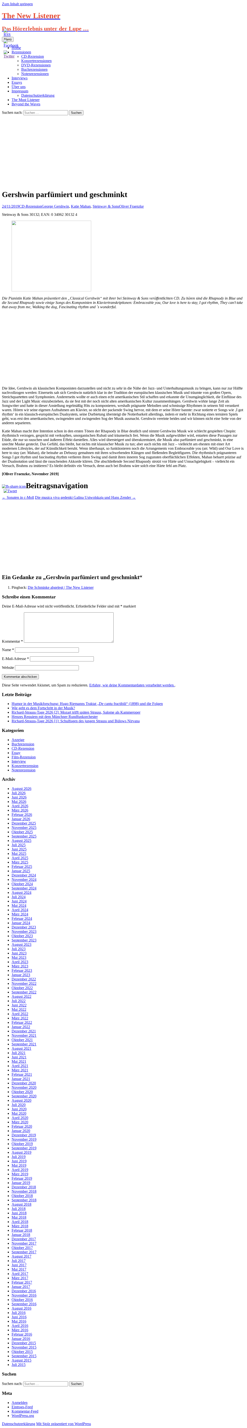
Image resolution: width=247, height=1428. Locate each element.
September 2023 (24, 940)
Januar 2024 (21, 923)
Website (8, 668)
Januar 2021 (21, 1079)
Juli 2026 (19, 793)
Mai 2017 (19, 1269)
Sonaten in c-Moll (18, 497)
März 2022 (20, 1018)
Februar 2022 (22, 1022)
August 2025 (21, 841)
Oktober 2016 (22, 1300)
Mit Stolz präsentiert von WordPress (63, 1424)
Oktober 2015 (22, 1352)
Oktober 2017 (22, 1248)
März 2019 (20, 1174)
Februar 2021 (22, 1074)
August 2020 (21, 1100)
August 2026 (21, 789)
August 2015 (21, 1360)
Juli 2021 (19, 1053)
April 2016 (20, 1326)
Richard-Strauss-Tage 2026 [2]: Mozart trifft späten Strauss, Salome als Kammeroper (76, 712)
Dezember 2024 (24, 875)
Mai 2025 (19, 854)
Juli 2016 (19, 1313)
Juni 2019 (19, 1161)
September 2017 (24, 1252)
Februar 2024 (22, 918)
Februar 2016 (22, 1334)
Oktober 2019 (22, 1144)
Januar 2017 (21, 1287)
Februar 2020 (22, 1126)
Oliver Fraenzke (131, 206)
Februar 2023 (22, 970)
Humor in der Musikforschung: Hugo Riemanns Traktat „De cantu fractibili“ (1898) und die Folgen (87, 704)
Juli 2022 (19, 1001)
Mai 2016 (19, 1321)
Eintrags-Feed (22, 1407)
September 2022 (24, 992)
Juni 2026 (19, 797)
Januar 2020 (21, 1131)
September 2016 (24, 1304)
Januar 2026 (21, 819)
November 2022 (24, 983)
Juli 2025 (19, 845)
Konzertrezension (25, 766)
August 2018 (21, 1204)
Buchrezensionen (34, 69)
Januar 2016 (21, 1339)
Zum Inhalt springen (17, 4)
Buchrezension (23, 744)
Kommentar (12, 641)
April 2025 (20, 858)
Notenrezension (23, 770)
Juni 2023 (19, 953)
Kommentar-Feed (25, 1411)
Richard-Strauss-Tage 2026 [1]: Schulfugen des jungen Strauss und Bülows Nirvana (76, 721)
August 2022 (21, 996)
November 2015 (24, 1347)
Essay (16, 753)
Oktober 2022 (22, 988)
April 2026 (20, 806)
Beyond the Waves (26, 104)
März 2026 (20, 810)
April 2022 (20, 1014)
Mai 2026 (19, 802)
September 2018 (24, 1200)
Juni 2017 (19, 1265)
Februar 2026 (22, 815)
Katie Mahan (81, 206)
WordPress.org (23, 1416)
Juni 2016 (19, 1317)
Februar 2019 (22, 1178)
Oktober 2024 (22, 884)
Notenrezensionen (35, 74)
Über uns (19, 87)
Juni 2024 (19, 901)
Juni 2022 (19, 1005)
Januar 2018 (21, 1235)
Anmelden (19, 1403)
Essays (17, 82)
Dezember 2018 (24, 1187)
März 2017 (20, 1278)
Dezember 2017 (24, 1239)
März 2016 (20, 1330)
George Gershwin (55, 206)
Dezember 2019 (24, 1135)
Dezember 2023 (24, 927)
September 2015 (24, 1356)
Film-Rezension (24, 757)
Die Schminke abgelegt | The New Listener (61, 587)
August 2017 (21, 1256)
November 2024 (24, 879)
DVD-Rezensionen (36, 65)
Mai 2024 (19, 905)
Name (8, 650)
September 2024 (24, 888)
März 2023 (20, 966)
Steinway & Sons (106, 206)
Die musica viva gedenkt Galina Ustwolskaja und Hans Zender (85, 497)
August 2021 (21, 1048)
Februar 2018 (22, 1230)
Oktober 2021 (22, 1040)
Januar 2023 (21, 975)
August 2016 (21, 1308)
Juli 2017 (19, 1261)
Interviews (19, 78)
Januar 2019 (21, 1183)
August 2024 (21, 892)
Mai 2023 (19, 957)
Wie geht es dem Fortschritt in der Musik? (43, 708)
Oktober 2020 (22, 1092)
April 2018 (20, 1222)
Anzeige (18, 740)
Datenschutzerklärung (38, 95)
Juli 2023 (19, 949)
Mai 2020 (19, 1113)
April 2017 (20, 1274)
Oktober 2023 (22, 936)
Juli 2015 (19, 1365)
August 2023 (21, 944)
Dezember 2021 (24, 1031)
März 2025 (20, 862)
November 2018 (24, 1191)
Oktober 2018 (22, 1196)
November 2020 (24, 1087)
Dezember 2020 (24, 1083)
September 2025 (24, 836)
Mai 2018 (19, 1217)
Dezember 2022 (24, 979)
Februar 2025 (22, 866)
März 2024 (20, 914)
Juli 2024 (19, 897)
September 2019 (24, 1148)
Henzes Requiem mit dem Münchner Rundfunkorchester (55, 717)
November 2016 (24, 1295)
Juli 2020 (19, 1105)
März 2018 (20, 1226)
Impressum (20, 91)
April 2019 (20, 1170)
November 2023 (24, 931)
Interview (19, 761)
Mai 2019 (19, 1165)
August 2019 (21, 1152)
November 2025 (24, 828)
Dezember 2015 (24, 1343)
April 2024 (20, 910)
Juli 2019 (19, 1157)
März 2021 (20, 1070)
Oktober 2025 (22, 832)
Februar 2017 (22, 1282)
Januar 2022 (21, 1027)
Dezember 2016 (24, 1291)
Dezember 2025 (24, 823)
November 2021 (24, 1035)
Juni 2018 (19, 1213)
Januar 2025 (21, 871)
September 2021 (24, 1044)
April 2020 (20, 1118)
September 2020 (24, 1096)
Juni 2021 (19, 1057)
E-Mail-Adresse (15, 659)
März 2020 (20, 1122)
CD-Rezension (30, 206)
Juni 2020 (19, 1109)
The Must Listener (26, 100)
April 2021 (20, 1066)
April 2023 (20, 962)
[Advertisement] (123, 151)
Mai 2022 (19, 1009)
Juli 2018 (19, 1209)
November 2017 (24, 1243)
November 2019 (24, 1139)
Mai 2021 (19, 1061)
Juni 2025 (19, 849)
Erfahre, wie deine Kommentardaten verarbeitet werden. (132, 685)
